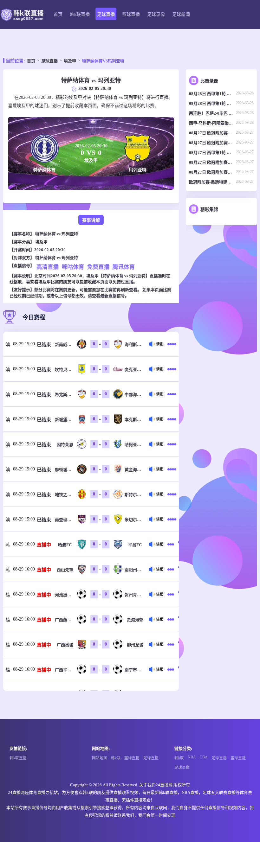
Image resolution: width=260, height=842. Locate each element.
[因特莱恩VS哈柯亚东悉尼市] (171, 444)
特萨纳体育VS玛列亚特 (103, 61)
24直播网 (164, 784)
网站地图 (99, 758)
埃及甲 (70, 61)
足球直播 (106, 14)
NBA (192, 757)
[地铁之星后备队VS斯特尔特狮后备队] (171, 494)
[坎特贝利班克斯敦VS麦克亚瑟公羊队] (171, 369)
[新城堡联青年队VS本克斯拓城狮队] (171, 419)
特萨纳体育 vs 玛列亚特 (56, 234)
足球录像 (156, 14)
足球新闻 (181, 14)
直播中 (44, 544)
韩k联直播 (80, 14)
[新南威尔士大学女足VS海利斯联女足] (171, 344)
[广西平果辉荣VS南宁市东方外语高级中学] (171, 669)
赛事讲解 (91, 220)
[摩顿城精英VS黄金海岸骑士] (171, 469)
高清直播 (47, 267)
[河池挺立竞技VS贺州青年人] (171, 594)
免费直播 (98, 267)
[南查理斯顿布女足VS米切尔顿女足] (171, 519)
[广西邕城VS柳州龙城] (171, 644)
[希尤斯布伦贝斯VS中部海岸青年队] (171, 394)
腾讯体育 (124, 267)
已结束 (44, 344)
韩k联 (115, 758)
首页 (58, 14)
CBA (204, 757)
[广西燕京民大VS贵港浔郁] (171, 619)
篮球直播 (131, 14)
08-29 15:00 (24, 343)
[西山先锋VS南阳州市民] (171, 569)
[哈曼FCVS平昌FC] (171, 544)
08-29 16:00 (24, 544)
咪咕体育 (73, 267)
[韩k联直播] (22, 14)
